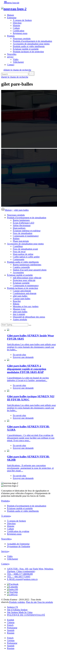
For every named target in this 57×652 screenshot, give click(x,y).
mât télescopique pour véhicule (27, 277)
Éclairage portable (21, 283)
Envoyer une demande (23, 357)
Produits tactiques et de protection (28, 51)
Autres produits (20, 319)
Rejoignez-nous (20, 33)
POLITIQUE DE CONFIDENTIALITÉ (26, 615)
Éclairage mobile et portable (26, 49)
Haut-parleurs (19, 228)
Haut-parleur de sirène (23, 254)
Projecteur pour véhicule (24, 280)
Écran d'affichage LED (23, 223)
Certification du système (18, 531)
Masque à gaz (19, 309)
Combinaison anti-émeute (24, 293)
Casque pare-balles (21, 298)
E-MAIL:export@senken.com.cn (22, 579)
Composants (18, 259)
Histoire (16, 25)
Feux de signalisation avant (25, 249)
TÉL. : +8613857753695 (18, 576)
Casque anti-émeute (22, 291)
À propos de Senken (22, 20)
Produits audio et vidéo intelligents (29, 46)
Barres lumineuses (21, 220)
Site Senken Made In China (19, 612)
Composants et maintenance (26, 236)
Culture (16, 28)
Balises (16, 238)
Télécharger (18, 62)
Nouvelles (11, 54)
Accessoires (18, 272)
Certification (18, 30)
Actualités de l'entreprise (18, 544)
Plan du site (31, 602)
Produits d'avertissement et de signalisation (32, 41)
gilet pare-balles (21, 210)
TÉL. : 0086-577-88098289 (20, 574)
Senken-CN (12, 607)
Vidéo (15, 59)
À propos (5, 516)
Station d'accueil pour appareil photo (29, 270)
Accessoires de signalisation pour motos (31, 44)
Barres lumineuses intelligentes (27, 264)
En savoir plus (19, 354)
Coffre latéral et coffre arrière (26, 257)
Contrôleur (18, 246)
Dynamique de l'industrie (18, 546)
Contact (10, 64)
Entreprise (11, 17)
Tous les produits (45, 602)
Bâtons (16, 304)
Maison (10, 15)
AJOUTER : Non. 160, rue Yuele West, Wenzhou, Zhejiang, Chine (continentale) (30, 570)
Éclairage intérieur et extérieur (26, 230)
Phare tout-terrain (21, 241)
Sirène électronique (22, 225)
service (10, 57)
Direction (17, 23)
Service (4, 551)
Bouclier (17, 301)
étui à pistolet (19, 314)
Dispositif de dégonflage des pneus (29, 317)
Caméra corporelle (21, 267)
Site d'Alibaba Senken (17, 609)
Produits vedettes (17, 602)
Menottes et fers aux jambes (25, 306)
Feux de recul (19, 251)
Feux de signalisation (22, 233)
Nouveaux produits (22, 38)
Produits (11, 36)
